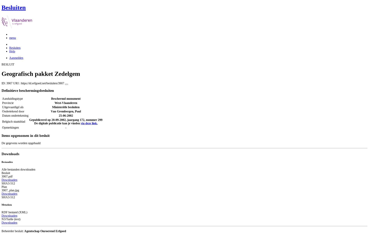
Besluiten (15, 47)
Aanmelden (16, 57)
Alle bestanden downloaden (18, 169)
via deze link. (89, 123)
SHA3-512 (8, 183)
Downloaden (9, 180)
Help (12, 51)
